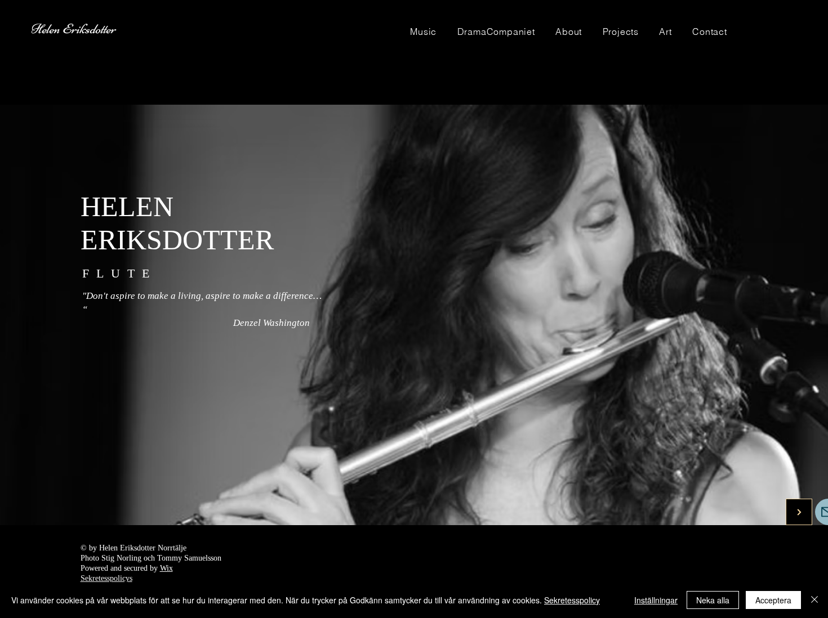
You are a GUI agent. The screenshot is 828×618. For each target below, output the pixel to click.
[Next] (799, 512)
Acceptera (773, 600)
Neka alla (712, 600)
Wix (166, 568)
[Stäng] (814, 600)
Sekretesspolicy (572, 600)
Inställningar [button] (656, 600)
